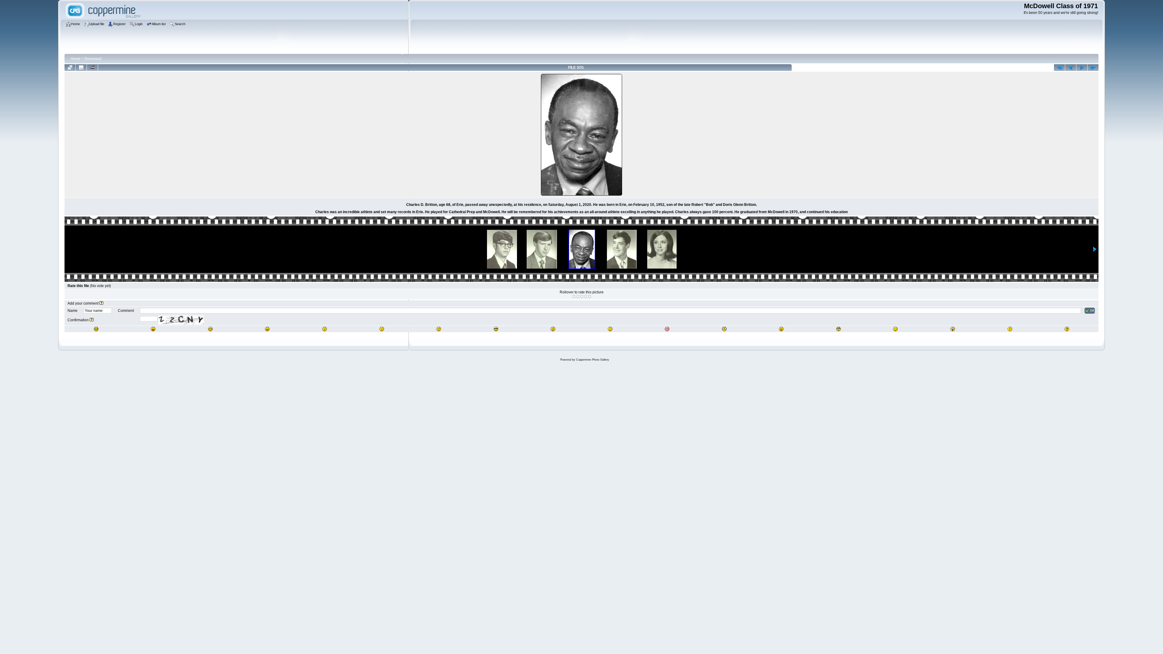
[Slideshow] (92, 67)
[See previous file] (1070, 67)
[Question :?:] (1067, 329)
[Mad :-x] (781, 329)
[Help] (101, 303)
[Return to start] (1059, 67)
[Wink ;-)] (895, 329)
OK (1092, 310)
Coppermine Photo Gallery (592, 359)
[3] (582, 296)
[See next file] (1081, 67)
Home (76, 59)
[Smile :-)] (267, 329)
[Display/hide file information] (81, 67)
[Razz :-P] (153, 329)
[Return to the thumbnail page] (70, 67)
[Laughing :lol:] (96, 329)
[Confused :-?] (610, 329)
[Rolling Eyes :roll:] (838, 329)
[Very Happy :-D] (210, 329)
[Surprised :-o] (553, 329)
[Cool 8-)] (496, 329)
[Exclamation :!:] (1010, 329)
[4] (586, 296)
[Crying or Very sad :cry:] (438, 329)
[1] (574, 296)
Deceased (92, 59)
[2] (578, 296)
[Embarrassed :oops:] (667, 329)
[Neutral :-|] (324, 329)
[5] (589, 296)
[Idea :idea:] (952, 329)
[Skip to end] (1093, 67)
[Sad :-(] (381, 329)
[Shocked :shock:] (724, 329)
